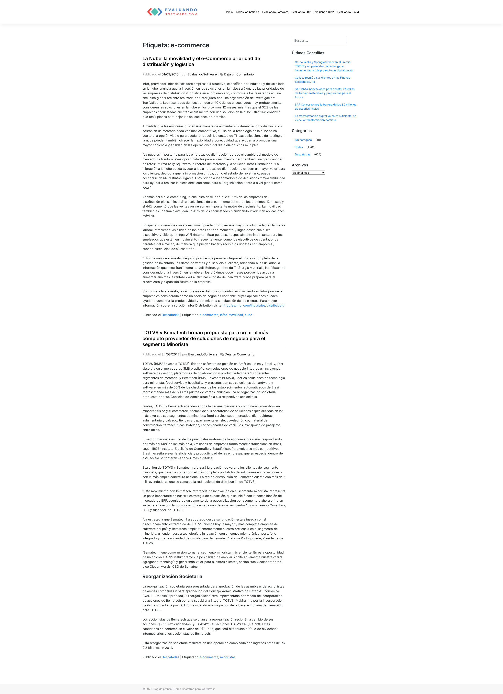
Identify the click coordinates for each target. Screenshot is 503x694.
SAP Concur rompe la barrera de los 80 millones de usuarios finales (325, 106)
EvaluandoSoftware (202, 74)
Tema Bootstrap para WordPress (194, 688)
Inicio (229, 12)
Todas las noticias (247, 12)
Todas (299, 147)
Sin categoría (303, 139)
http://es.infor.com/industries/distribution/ (253, 305)
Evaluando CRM (324, 12)
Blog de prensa (162, 688)
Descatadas (170, 315)
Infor (223, 315)
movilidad (236, 315)
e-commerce (208, 315)
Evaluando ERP (301, 12)
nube (248, 315)
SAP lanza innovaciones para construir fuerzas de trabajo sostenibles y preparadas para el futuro (324, 93)
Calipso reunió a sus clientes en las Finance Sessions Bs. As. (322, 79)
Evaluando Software (275, 12)
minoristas (227, 657)
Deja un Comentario (239, 74)
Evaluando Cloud (348, 12)
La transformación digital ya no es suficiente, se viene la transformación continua (325, 118)
